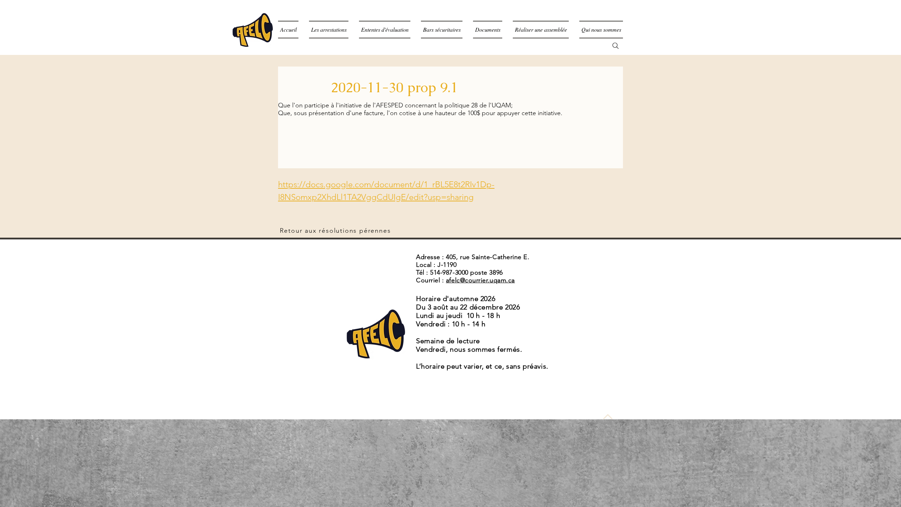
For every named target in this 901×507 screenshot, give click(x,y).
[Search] (615, 45)
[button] (488, 29)
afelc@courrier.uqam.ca (480, 280)
